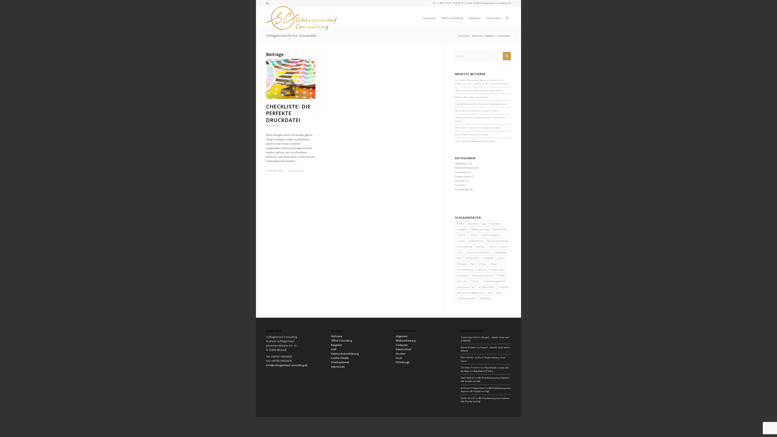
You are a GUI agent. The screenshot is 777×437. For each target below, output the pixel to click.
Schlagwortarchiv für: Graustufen (291, 35)
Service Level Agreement (470, 292)
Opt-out (481, 269)
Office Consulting (341, 340)
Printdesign (273, 125)
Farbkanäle (500, 252)
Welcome (336, 336)
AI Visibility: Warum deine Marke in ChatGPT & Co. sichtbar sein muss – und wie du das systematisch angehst (481, 82)
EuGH (504, 246)
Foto (459, 258)
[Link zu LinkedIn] (267, 3)
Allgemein (461, 163)
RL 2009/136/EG (486, 287)
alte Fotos (473, 223)
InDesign (461, 263)
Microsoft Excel (465, 269)
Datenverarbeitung (497, 240)
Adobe (460, 223)
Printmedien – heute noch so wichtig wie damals (477, 127)
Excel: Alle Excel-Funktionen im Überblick (475, 141)
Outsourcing (496, 269)
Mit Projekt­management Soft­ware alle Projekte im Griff (486, 389)
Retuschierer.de (465, 287)
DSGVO (493, 246)
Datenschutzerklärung (345, 353)
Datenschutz (463, 176)
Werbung (485, 298)
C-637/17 (461, 235)
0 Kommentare (296, 170)
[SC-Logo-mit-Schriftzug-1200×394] (302, 18)
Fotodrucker (472, 258)
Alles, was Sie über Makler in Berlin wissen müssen (478, 90)
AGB (333, 349)
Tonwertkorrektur (467, 298)
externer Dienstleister (478, 252)
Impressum (338, 366)
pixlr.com (462, 281)
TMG (498, 292)
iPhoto (493, 263)
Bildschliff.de (499, 229)
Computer (461, 172)
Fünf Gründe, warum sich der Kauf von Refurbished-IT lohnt (484, 369)
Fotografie (488, 258)
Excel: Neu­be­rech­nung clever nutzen (472, 134)
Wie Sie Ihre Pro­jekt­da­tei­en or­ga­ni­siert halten (476, 110)
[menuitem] (429, 18)
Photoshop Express (482, 275)
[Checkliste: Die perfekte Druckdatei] (290, 79)
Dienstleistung (464, 246)
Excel (458, 185)
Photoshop (463, 275)
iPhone (482, 263)
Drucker (460, 180)
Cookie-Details (340, 358)
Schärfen (503, 287)
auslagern (462, 229)
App (484, 223)
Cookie (473, 235)
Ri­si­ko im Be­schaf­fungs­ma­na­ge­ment (471, 97)
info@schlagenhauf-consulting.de (492, 2)
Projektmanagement (494, 281)
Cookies (461, 240)
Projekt (475, 281)
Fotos (501, 258)
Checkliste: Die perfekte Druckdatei (288, 113)
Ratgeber (336, 345)
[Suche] (507, 18)
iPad (472, 263)
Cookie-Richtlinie (490, 235)
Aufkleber (495, 223)
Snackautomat (340, 362)
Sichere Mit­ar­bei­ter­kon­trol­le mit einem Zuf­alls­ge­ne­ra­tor (481, 103)
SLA (490, 292)
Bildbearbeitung (465, 168)
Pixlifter (501, 275)
